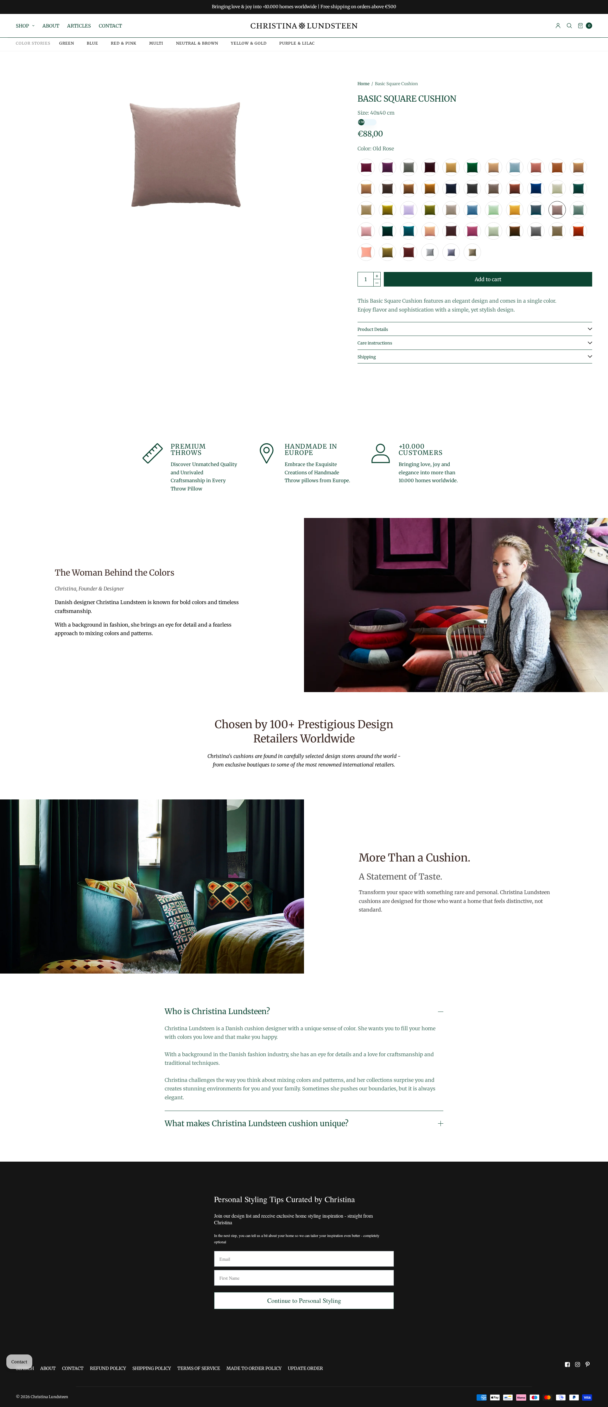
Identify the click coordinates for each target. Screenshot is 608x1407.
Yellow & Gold (249, 43)
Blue (92, 43)
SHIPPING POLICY (151, 1368)
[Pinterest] (588, 1364)
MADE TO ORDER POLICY (254, 1368)
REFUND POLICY (108, 1368)
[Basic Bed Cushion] (366, 167)
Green (66, 43)
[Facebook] (567, 1364)
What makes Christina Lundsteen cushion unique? (256, 1123)
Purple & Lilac (297, 43)
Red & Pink (123, 43)
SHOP (22, 26)
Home (364, 83)
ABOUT (50, 26)
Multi (156, 43)
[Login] (558, 25)
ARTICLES (79, 26)
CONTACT (110, 26)
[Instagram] (577, 1364)
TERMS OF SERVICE (198, 1368)
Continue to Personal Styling (304, 1300)
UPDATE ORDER (305, 1368)
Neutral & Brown (197, 43)
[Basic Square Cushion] (387, 167)
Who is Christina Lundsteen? (217, 1011)
